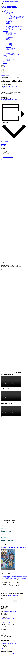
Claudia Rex (8, 50)
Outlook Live (3, 145)
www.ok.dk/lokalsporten (13, 595)
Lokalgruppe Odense (8, 87)
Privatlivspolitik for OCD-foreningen (14, 54)
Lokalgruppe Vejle (5, 527)
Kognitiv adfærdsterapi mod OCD (16, 15)
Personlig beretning (10, 27)
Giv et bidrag (9, 56)
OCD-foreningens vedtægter (12, 52)
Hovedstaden (11, 45)
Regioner (8, 39)
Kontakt (7, 38)
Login (2, 648)
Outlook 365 (3, 144)
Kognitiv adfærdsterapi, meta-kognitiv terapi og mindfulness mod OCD (17, 17)
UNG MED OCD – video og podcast (14, 26)
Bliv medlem (8, 58)
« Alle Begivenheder (5, 75)
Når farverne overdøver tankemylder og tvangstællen (14, 578)
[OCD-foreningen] (9, 7)
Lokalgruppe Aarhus (6, 531)
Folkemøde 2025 (9, 49)
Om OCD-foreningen (8, 36)
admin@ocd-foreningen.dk (6, 622)
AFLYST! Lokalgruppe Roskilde (10, 86)
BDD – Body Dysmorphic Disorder (13, 29)
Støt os (4, 55)
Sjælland (10, 44)
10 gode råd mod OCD (14, 20)
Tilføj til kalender (5, 122)
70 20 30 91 (3, 1)
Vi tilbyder (5, 10)
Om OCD (5, 11)
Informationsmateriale (10, 21)
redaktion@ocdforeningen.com (7, 618)
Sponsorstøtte (9, 60)
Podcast (7, 22)
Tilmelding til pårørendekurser (12, 34)
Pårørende (5, 31)
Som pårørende (9, 32)
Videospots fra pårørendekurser (12, 33)
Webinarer (8, 23)
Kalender (5, 61)
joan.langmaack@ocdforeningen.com (9, 99)
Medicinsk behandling (13, 18)
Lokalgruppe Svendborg (7, 536)
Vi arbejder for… (9, 37)
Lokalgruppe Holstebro (7, 540)
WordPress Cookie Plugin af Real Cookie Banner (11, 653)
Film (7, 24)
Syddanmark (11, 43)
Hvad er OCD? (9, 12)
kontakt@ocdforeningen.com (12, 1)
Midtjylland (11, 42)
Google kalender (4, 141)
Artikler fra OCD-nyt (10, 48)
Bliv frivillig (8, 47)
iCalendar (3, 142)
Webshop (5, 63)
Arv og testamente (10, 59)
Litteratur (8, 28)
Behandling (8, 13)
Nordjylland (11, 40)
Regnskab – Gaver (10, 53)
